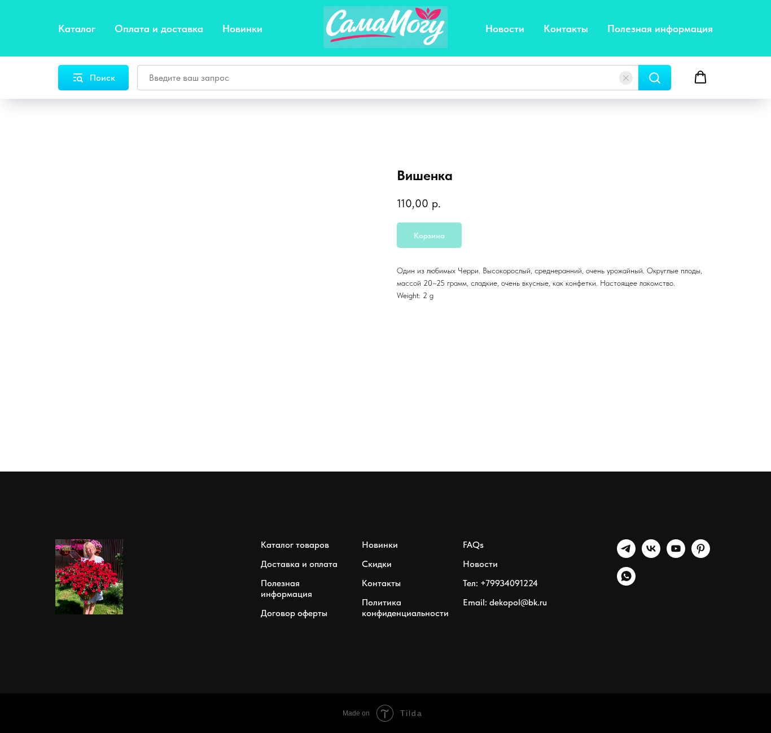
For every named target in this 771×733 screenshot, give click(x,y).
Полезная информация (660, 28)
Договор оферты (294, 613)
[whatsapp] (626, 582)
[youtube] (676, 555)
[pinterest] (700, 555)
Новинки (242, 28)
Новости (504, 28)
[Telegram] (626, 555)
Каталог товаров (295, 544)
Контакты (566, 28)
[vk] (651, 555)
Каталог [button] (76, 28)
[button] (700, 77)
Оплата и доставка (159, 28)
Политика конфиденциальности (405, 607)
